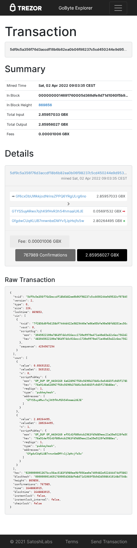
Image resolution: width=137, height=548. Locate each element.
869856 (45, 105)
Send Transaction (109, 541)
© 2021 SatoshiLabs (31, 541)
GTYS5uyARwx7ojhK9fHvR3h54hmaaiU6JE (47, 211)
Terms (71, 541)
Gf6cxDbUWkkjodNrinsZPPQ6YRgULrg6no (51, 196)
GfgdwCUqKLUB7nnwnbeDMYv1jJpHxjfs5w (48, 220)
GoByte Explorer (75, 8)
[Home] (26, 8)
